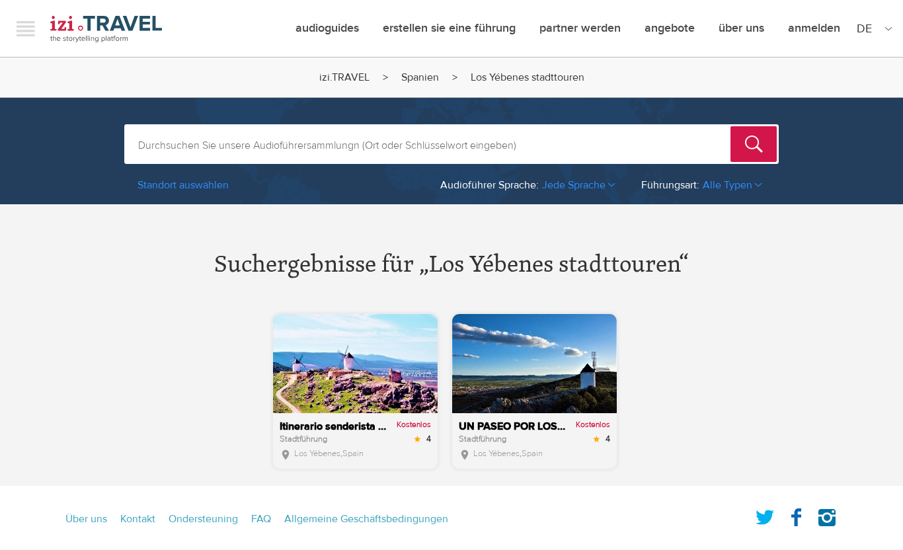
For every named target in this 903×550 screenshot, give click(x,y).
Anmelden (814, 28)
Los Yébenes (317, 453)
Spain (353, 453)
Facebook (795, 515)
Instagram (827, 515)
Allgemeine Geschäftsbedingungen (366, 519)
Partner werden (580, 28)
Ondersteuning (203, 519)
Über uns (741, 28)
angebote (670, 28)
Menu (26, 28)
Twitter (764, 515)
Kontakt (137, 519)
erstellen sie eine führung (449, 28)
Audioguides (327, 28)
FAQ (261, 519)
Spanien (420, 77)
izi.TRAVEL (106, 28)
